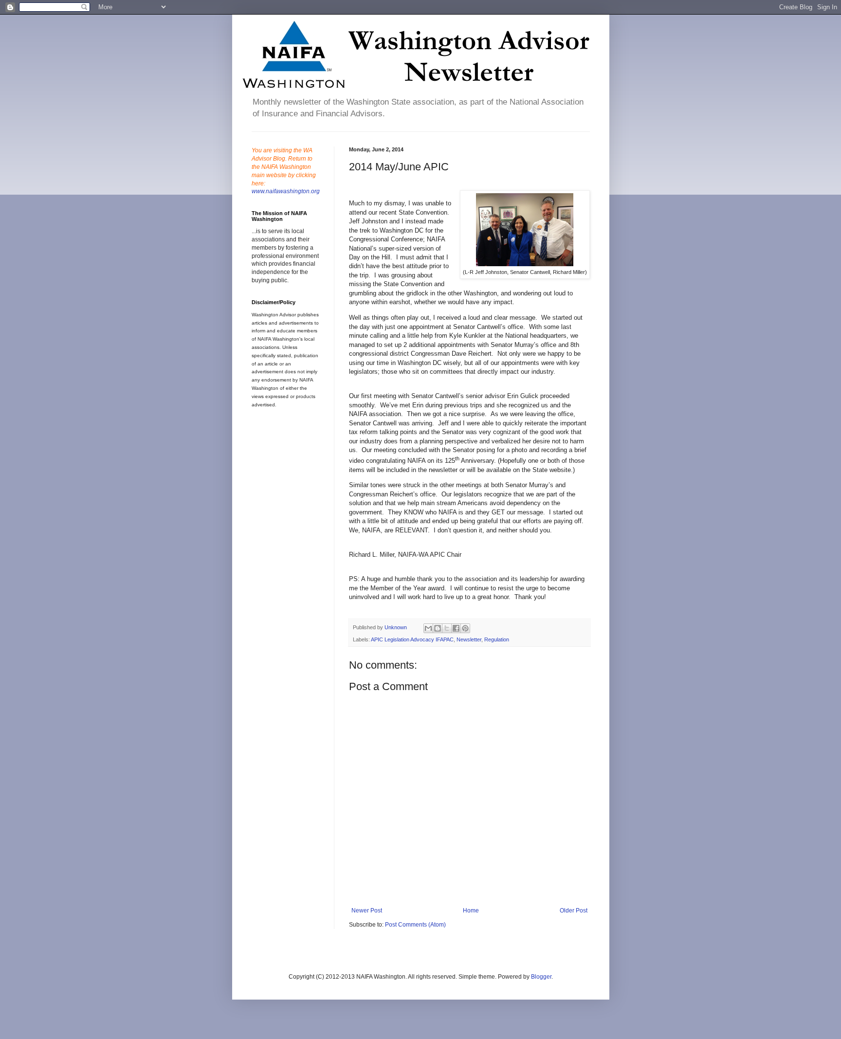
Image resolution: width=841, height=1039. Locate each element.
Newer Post (366, 910)
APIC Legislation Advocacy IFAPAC (412, 639)
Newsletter (469, 639)
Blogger (541, 976)
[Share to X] (447, 628)
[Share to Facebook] (456, 628)
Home (471, 910)
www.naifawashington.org (286, 191)
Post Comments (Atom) (415, 924)
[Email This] (428, 628)
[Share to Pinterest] (465, 628)
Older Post (573, 910)
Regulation (496, 639)
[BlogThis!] (437, 628)
